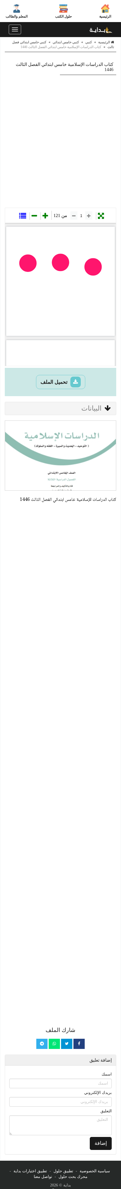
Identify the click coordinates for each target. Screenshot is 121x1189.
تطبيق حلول (63, 1171)
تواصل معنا (43, 1177)
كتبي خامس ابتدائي (66, 42)
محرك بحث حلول (73, 1177)
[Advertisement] (60, 141)
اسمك (107, 1074)
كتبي (88, 42)
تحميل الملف (55, 382)
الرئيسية (105, 16)
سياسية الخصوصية (95, 1171)
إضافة (101, 1143)
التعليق (106, 1111)
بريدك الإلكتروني (98, 1093)
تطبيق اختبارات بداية (30, 1171)
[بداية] (101, 29)
